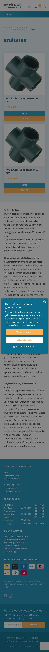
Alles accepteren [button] (24, 332)
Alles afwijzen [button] (24, 340)
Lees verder (31, 325)
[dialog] (24, 326)
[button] (24, 346)
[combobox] (44, 301)
